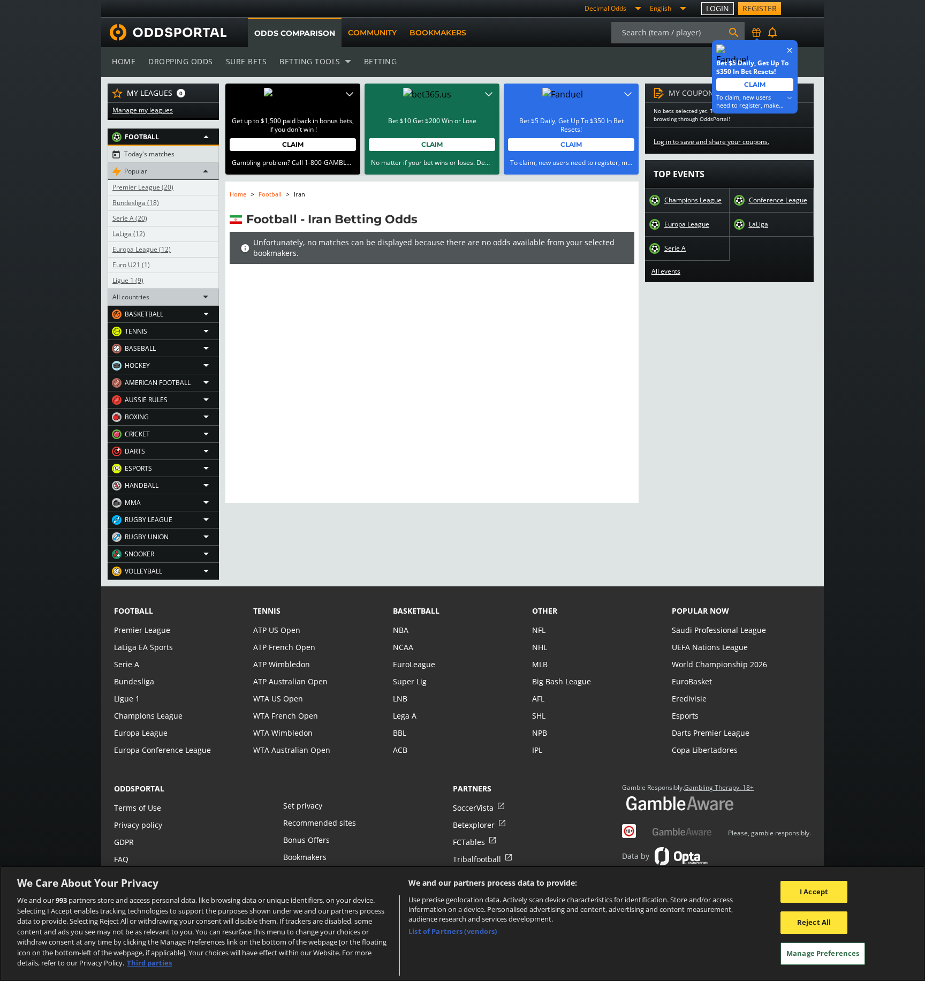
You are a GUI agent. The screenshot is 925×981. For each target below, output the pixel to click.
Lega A (404, 716)
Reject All (814, 922)
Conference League (778, 200)
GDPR (124, 842)
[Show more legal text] (789, 98)
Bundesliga (135, 203)
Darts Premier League (710, 733)
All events (665, 271)
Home (123, 61)
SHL (538, 716)
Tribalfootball (477, 859)
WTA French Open (285, 716)
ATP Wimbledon (281, 664)
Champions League (693, 200)
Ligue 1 (127, 280)
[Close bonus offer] (789, 50)
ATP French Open (284, 647)
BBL (399, 733)
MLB (540, 664)
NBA (400, 630)
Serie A (129, 218)
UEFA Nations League (710, 647)
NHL (539, 647)
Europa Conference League (162, 750)
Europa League (141, 249)
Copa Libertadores (705, 750)
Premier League (142, 187)
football (133, 611)
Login (717, 8)
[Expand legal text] (349, 94)
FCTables (469, 842)
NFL (538, 630)
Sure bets (246, 61)
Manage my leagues (142, 110)
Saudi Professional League (719, 630)
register (759, 8)
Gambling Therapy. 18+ (719, 787)
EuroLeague (414, 664)
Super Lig (410, 681)
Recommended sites (319, 823)
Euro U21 (131, 265)
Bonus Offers (306, 840)
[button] (163, 137)
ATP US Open (276, 630)
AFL (538, 698)
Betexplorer (474, 825)
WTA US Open (278, 698)
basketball (416, 611)
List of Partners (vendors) (452, 931)
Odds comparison (294, 33)
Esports (685, 716)
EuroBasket (692, 681)
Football (270, 194)
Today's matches (149, 154)
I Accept (814, 891)
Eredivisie (689, 698)
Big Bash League (561, 681)
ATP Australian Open (290, 681)
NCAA (403, 647)
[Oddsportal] (163, 32)
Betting (380, 61)
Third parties (149, 963)
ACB (400, 750)
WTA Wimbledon (283, 733)
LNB (400, 698)
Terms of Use (137, 808)
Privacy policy (138, 825)
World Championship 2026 (719, 664)
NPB (539, 733)
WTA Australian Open (291, 750)
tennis (266, 611)
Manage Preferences (822, 953)
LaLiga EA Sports (143, 647)
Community (372, 32)
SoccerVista (473, 808)
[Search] (734, 32)
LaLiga (128, 234)
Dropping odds (180, 61)
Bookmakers (438, 32)
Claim (293, 144)
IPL (537, 750)
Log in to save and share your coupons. (711, 142)
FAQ (121, 859)
